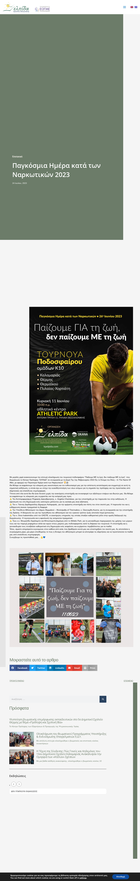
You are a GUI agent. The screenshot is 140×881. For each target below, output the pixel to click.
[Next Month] (19, 784)
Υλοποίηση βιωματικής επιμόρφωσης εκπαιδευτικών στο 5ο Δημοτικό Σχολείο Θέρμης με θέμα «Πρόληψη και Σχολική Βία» (56, 721)
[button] (19, 668)
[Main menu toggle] (124, 7)
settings (83, 878)
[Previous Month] (13, 784)
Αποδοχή (120, 876)
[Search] (103, 699)
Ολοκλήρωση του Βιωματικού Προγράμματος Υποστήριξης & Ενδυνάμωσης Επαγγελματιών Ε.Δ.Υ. (71, 735)
